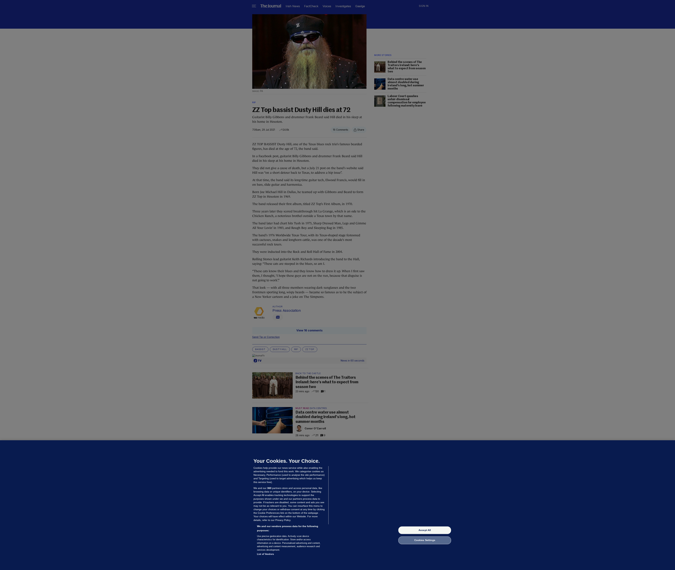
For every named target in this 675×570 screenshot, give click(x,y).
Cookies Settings (424, 540)
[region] (337, 505)
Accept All (425, 530)
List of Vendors (265, 554)
